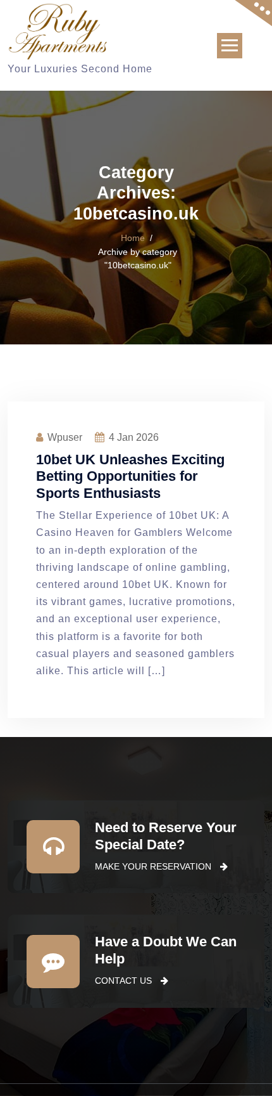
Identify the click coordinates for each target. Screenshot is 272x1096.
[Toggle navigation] (229, 45)
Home (133, 238)
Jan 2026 (134, 437)
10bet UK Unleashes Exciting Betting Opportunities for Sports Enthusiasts (130, 476)
